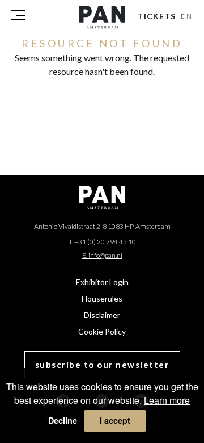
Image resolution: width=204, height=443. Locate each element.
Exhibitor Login (102, 282)
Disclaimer (102, 315)
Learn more (167, 400)
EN (187, 16)
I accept (115, 420)
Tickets (157, 16)
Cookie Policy (102, 331)
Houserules (102, 298)
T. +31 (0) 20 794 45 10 (102, 241)
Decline (62, 420)
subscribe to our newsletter (102, 365)
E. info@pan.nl (102, 255)
